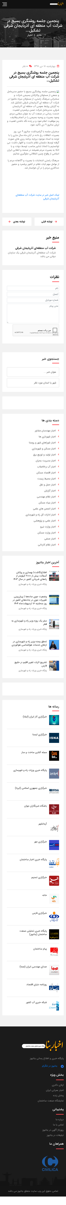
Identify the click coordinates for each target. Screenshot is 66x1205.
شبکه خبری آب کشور (36, 1002)
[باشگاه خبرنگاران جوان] (54, 809)
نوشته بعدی (19, 222)
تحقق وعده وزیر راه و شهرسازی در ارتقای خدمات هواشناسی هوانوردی (29, 643)
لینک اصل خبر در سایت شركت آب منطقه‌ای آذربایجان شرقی (37, 197)
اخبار (30, 35)
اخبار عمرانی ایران (55, 1090)
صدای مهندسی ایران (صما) (33, 967)
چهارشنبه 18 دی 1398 (44, 66)
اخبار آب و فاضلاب (46, 467)
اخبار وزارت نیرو (48, 527)
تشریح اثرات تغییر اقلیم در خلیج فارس (31, 664)
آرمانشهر (43, 824)
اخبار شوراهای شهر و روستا (42, 443)
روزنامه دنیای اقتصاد (36, 984)
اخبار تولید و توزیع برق (44, 455)
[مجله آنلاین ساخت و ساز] (54, 756)
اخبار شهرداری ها (47, 437)
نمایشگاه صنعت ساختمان (51, 1101)
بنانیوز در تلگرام (49, 1066)
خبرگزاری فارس (39, 913)
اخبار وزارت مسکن (47, 533)
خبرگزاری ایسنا (39, 734)
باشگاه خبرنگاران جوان (35, 806)
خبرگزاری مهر (40, 842)
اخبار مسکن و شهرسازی (44, 449)
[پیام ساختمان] (54, 952)
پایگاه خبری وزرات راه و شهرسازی (33, 584)
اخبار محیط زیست (46, 479)
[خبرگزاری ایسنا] (54, 738)
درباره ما (60, 1119)
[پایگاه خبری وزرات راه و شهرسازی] (54, 773)
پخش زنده (58, 1095)
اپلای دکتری (58, 1085)
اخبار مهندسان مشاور (45, 431)
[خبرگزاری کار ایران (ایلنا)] (54, 720)
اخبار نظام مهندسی (46, 497)
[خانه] (54, 898)
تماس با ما (58, 1125)
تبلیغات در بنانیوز (55, 1135)
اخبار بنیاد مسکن (47, 503)
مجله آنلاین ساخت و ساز (34, 752)
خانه (39, 35)
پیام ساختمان (40, 949)
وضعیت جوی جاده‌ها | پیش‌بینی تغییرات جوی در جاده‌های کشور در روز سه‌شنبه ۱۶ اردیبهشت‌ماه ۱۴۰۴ (30, 600)
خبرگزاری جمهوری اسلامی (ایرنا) (31, 788)
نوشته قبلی (46, 222)
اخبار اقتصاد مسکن (46, 473)
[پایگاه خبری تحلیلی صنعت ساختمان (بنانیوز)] (54, 934)
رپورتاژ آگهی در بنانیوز (53, 1130)
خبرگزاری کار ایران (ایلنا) (35, 717)
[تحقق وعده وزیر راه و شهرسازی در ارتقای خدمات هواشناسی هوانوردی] (54, 645)
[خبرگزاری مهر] (54, 845)
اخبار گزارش (50, 491)
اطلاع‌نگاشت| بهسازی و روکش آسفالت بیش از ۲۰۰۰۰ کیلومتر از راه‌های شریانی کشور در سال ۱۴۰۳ (30, 575)
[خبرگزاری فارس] (54, 916)
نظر (24, 66)
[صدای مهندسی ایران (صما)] (54, 970)
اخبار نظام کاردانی (47, 545)
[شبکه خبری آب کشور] (54, 1006)
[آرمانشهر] (54, 827)
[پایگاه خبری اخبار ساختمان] (54, 863)
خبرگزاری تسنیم (39, 877)
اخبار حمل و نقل (47, 485)
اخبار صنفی (50, 539)
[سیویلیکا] (49, 1164)
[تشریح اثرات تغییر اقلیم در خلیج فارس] (54, 665)
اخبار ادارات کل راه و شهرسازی (41, 515)
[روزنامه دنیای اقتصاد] (54, 988)
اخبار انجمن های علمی (44, 509)
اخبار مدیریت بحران (46, 461)
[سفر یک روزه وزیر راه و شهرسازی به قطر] (54, 624)
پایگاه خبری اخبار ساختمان (33, 859)
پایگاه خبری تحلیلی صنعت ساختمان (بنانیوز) (33, 932)
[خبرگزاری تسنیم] (54, 881)
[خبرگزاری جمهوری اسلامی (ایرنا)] (54, 791)
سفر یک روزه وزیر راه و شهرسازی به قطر (29, 622)
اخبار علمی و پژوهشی (45, 521)
